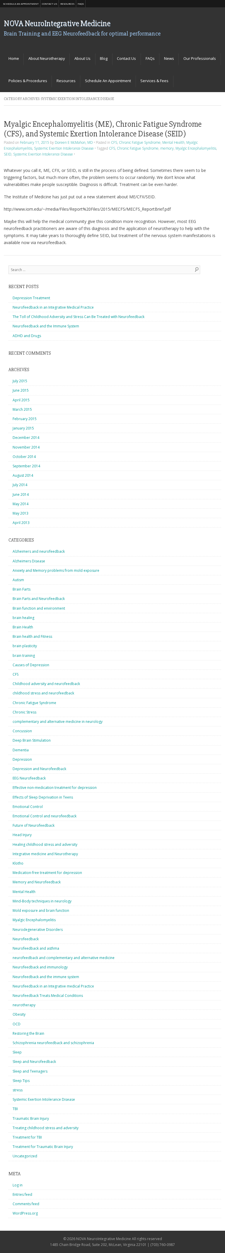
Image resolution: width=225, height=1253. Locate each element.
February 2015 (25, 418)
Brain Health (23, 627)
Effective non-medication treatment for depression (55, 787)
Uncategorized (25, 1156)
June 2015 (21, 390)
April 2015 (21, 400)
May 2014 (20, 503)
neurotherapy (24, 1004)
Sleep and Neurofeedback (34, 1061)
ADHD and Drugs (27, 335)
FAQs (81, 3)
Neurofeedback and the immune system (46, 976)
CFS (114, 142)
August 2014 (23, 475)
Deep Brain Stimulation (32, 740)
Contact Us (49, 3)
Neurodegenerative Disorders (38, 929)
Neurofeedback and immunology (40, 967)
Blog (104, 58)
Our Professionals (199, 58)
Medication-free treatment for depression (47, 872)
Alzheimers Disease (29, 561)
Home (13, 58)
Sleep (17, 1052)
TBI (15, 1108)
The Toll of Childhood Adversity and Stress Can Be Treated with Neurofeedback (78, 316)
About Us (82, 58)
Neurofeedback (26, 938)
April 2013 (21, 522)
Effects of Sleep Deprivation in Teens (43, 797)
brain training (24, 655)
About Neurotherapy (46, 58)
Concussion (22, 730)
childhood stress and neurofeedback (43, 693)
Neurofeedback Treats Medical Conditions (48, 995)
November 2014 (26, 447)
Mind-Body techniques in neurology (42, 901)
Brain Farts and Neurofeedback (39, 598)
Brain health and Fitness (32, 636)
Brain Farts (21, 589)
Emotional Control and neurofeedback (44, 816)
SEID (7, 154)
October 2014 (24, 456)
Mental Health (173, 142)
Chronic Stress (24, 712)
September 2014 (26, 466)
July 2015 (20, 380)
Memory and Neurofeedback (37, 882)
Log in (18, 1185)
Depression (22, 759)
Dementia (21, 750)
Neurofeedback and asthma (36, 948)
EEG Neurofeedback (29, 778)
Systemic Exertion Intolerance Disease (64, 148)
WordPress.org (25, 1213)
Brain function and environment (39, 608)
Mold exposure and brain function (41, 910)
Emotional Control (28, 806)
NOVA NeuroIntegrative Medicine (57, 23)
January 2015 (23, 428)
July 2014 (20, 484)
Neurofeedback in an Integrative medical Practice (53, 986)
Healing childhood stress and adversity (45, 844)
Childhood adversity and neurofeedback (46, 683)
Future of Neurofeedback (33, 825)
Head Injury (22, 834)
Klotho (18, 863)
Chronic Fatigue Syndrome (140, 142)
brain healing (23, 617)
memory (167, 148)
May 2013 (20, 513)
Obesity (19, 1014)
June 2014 (21, 494)
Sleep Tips (21, 1080)
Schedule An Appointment (21, 3)
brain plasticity (25, 645)
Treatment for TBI (27, 1137)
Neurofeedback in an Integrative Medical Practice (53, 307)
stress (18, 1090)
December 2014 (26, 437)
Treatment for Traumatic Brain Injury (43, 1146)
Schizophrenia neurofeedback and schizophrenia (53, 1042)
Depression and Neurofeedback (39, 768)
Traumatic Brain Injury (31, 1118)
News (169, 58)
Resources (67, 3)
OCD (17, 1024)
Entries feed (22, 1194)
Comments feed (26, 1203)
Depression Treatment (31, 297)
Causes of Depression (31, 664)
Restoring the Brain (28, 1033)
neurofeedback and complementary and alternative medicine (64, 957)
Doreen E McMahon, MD (74, 142)
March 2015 (22, 409)
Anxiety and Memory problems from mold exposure (56, 570)
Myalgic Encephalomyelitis (195, 148)
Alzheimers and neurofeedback (39, 551)
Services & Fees (154, 80)
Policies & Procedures (27, 80)
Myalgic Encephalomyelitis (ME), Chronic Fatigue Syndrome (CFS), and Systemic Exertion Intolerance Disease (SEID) (103, 129)
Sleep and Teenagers (30, 1071)
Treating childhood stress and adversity (46, 1127)
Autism (18, 579)
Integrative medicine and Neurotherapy (45, 853)
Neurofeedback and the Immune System (46, 326)
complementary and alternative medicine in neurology (58, 721)
